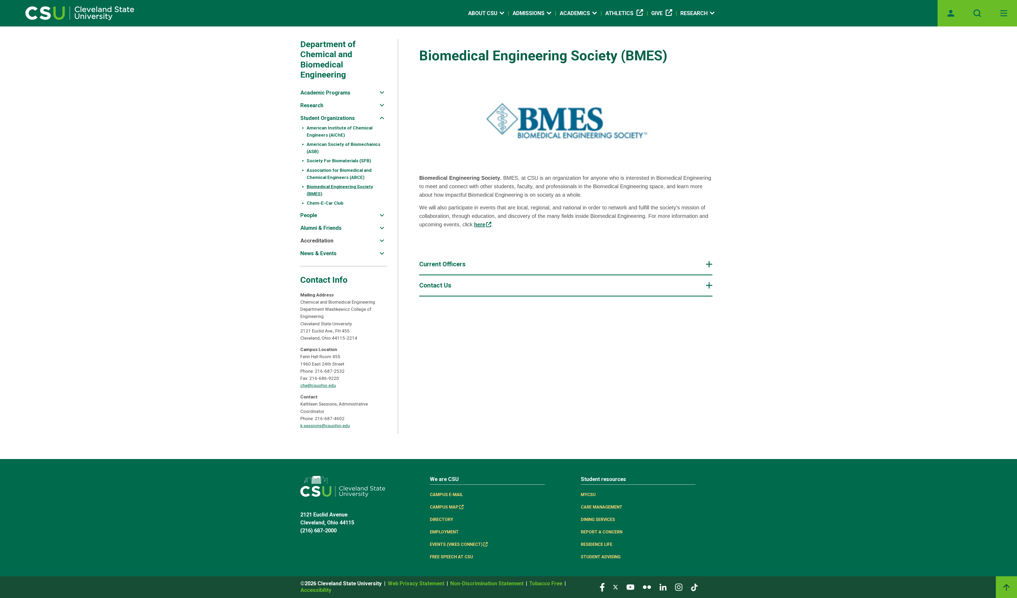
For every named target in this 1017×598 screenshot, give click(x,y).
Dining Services (598, 519)
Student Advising (601, 556)
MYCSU (588, 494)
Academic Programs (325, 92)
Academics (575, 13)
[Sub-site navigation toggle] (382, 92)
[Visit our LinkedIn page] (663, 586)
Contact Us (435, 285)
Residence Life (596, 544)
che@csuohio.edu (318, 385)
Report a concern (601, 531)
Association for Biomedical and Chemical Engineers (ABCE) (339, 174)
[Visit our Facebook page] (602, 586)
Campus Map (444, 507)
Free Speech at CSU (451, 556)
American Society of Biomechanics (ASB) (343, 148)
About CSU (482, 13)
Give (657, 13)
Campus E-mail (446, 494)
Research (694, 13)
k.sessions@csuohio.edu (325, 425)
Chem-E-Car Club (325, 203)
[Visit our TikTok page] (694, 586)
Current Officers (442, 264)
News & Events (318, 253)
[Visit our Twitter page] (615, 586)
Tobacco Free (546, 583)
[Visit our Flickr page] (647, 586)
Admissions (528, 13)
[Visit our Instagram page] (679, 586)
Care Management (601, 507)
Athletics (619, 13)
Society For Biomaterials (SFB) (339, 160)
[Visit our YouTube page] (630, 586)
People (308, 215)
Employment (444, 531)
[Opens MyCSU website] (951, 13)
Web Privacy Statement (417, 583)
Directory (441, 519)
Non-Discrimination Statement (487, 583)
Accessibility (315, 590)
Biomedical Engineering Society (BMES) (340, 190)
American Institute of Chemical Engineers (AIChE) (339, 131)
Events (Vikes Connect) (456, 544)
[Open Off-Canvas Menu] (1004, 13)
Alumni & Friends (321, 228)
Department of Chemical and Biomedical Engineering (328, 59)
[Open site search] (977, 13)
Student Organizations (327, 118)
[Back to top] (1006, 587)
